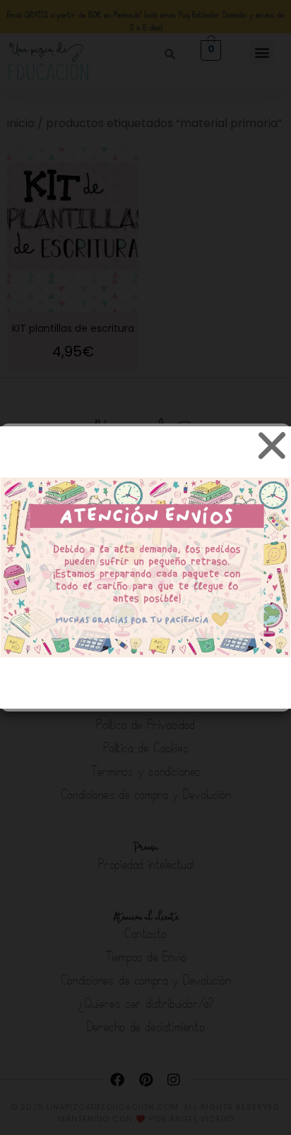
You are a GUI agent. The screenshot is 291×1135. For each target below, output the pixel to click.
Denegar (146, 625)
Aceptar (145, 586)
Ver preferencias (146, 663)
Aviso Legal (244, 691)
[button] (270, 445)
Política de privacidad (165, 691)
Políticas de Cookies (66, 691)
